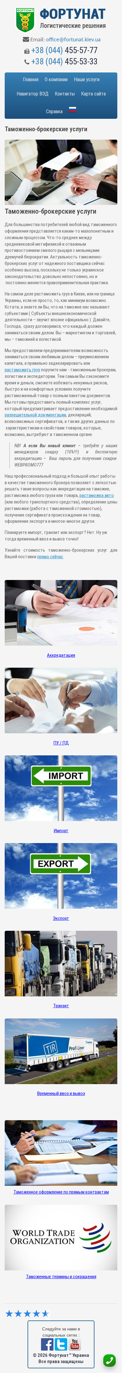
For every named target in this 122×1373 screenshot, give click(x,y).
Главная (30, 79)
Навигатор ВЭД (32, 94)
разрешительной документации (35, 415)
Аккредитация (61, 655)
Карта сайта (93, 94)
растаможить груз (22, 370)
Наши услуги (86, 79)
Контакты (65, 94)
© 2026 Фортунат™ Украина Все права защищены (61, 1358)
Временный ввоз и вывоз (61, 1093)
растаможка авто (96, 495)
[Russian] (72, 110)
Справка (54, 111)
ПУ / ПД (61, 743)
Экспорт (61, 918)
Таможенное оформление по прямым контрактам (61, 1192)
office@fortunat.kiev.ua (73, 40)
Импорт (61, 830)
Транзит (61, 1006)
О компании (56, 79)
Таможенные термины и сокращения (61, 1276)
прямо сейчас (50, 556)
